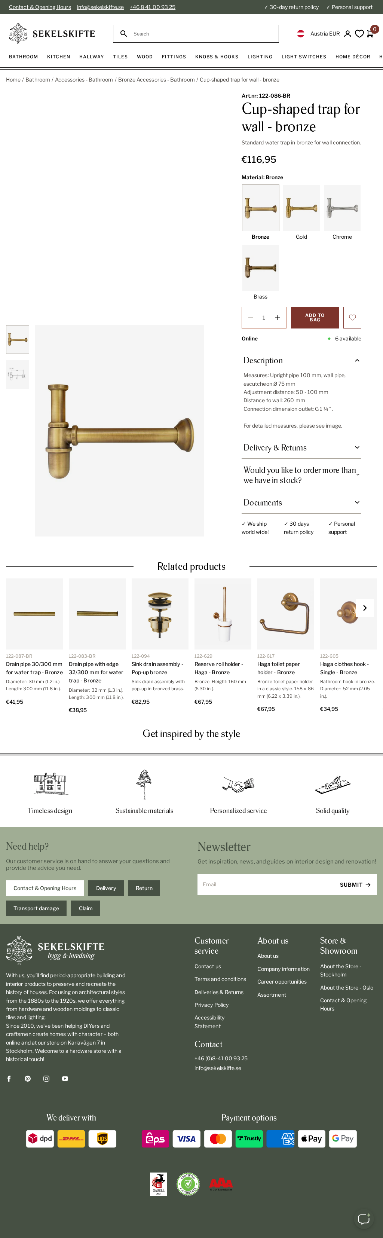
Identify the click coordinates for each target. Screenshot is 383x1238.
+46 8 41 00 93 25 (152, 7)
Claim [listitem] (86, 908)
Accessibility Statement (209, 1021)
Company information (283, 969)
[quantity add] (278, 317)
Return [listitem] (144, 888)
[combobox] (203, 34)
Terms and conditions (220, 979)
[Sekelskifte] (66, 951)
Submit (351, 884)
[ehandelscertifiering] (188, 1184)
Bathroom (37, 79)
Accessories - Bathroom (84, 79)
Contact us (207, 966)
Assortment (271, 994)
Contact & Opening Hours (40, 7)
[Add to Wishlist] (352, 317)
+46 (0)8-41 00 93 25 (221, 1058)
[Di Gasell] (158, 1184)
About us (268, 956)
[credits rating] (221, 1184)
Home (13, 79)
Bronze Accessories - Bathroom (156, 79)
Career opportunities (282, 981)
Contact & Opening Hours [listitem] (44, 888)
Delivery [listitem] (106, 888)
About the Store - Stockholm (340, 970)
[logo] (52, 33)
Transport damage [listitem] (36, 908)
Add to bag (315, 317)
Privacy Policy (211, 1005)
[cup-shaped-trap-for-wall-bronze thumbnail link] (17, 339)
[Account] (347, 34)
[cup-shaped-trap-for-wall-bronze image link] (119, 431)
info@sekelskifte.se (100, 7)
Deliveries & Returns (218, 992)
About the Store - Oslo (347, 987)
